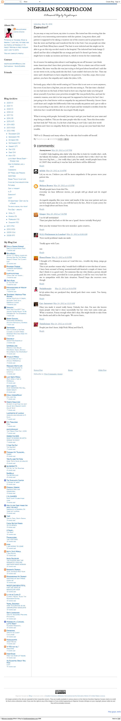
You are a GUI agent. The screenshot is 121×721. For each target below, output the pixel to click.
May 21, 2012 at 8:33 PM (62, 257)
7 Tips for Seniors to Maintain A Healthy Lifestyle (14, 370)
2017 (9, 115)
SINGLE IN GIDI (13, 436)
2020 (9, 109)
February (13, 219)
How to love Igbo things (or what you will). (17, 506)
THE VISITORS (12, 539)
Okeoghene (11, 630)
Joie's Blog (11, 280)
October (12, 140)
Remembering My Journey (16, 576)
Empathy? (12, 194)
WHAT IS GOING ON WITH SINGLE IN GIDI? (16, 439)
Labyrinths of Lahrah (15, 413)
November (13, 137)
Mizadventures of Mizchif (16, 287)
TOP (119, 718)
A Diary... (10, 530)
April (11, 213)
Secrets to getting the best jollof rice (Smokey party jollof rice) (17, 406)
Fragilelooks (12, 537)
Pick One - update (15, 209)
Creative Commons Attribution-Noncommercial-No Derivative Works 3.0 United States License (75, 696)
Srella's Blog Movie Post (16, 248)
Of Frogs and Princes (16, 173)
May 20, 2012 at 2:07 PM (62, 150)
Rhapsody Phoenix (13, 266)
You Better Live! (12, 475)
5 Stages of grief (13, 482)
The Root (10, 532)
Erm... (9, 424)
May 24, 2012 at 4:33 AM (61, 323)
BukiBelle (10, 473)
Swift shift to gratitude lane (15, 499)
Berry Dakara (12, 318)
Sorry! (9, 454)
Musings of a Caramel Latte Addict (15, 623)
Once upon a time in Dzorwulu (14, 380)
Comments (12, 170)
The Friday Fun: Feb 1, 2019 (16, 431)
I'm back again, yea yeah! (17, 206)
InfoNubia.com (12, 346)
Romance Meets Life (14, 366)
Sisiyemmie (11, 327)
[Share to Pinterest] (68, 139)
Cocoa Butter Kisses (14, 523)
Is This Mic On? (12, 282)
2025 (9, 103)
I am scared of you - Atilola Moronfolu (14, 360)
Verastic (10, 307)
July (10, 149)
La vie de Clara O (13, 594)
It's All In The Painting (15, 468)
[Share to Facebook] (65, 139)
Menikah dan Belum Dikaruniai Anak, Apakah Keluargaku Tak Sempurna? (17, 350)
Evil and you (11, 397)
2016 (9, 118)
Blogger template (7, 718)
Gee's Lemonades (13, 612)
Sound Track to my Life (17, 179)
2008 (9, 235)
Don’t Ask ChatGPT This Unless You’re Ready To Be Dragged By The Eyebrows (17, 311)
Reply (41, 165)
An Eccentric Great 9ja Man (16, 662)
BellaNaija (11, 253)
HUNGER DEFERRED (14, 268)
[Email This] (59, 139)
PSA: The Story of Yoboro (16, 656)
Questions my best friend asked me (16, 579)
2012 (9, 131)
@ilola (42, 170)
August (12, 146)
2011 (9, 226)
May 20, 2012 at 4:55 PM (64, 185)
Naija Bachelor (13, 558)
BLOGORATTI (12, 466)
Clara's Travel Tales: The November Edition (16, 597)
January (12, 222)
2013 (9, 128)
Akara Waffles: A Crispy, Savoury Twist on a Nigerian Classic (16, 300)
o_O (9, 191)
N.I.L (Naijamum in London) (52, 234)
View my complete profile (14, 53)
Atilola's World (13, 357)
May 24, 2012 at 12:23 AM (64, 303)
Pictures (11, 185)
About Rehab (11, 642)
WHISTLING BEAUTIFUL (16, 585)
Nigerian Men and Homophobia (13, 490)
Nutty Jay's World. (14, 551)
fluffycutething (13, 273)
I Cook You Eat (12, 445)
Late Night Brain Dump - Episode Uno (17, 159)
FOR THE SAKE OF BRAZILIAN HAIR (13, 588)
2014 (9, 124)
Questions (12, 176)
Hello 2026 (11, 289)
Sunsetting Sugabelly (14, 341)
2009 (9, 232)
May (11, 155)
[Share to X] (63, 139)
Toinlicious (44, 323)
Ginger (42, 214)
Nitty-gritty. (12, 386)
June (11, 152)
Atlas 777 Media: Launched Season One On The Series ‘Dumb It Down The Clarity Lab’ (17, 258)
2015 (9, 121)
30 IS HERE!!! (12, 525)
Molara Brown (46, 185)
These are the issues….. (15, 275)
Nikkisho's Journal (14, 569)
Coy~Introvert (46, 303)
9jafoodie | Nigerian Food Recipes (16, 295)
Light (10, 198)
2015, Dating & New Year (16, 571)
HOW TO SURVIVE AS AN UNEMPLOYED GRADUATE (16, 607)
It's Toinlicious (12, 422)
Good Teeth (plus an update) (17, 461)
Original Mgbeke (13, 487)
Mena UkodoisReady (14, 395)
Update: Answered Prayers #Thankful (17, 615)
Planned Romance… (14, 625)
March (12, 216)
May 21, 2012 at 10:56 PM (65, 288)
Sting (30, 696)
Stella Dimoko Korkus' (15, 246)
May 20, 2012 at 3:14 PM (56, 170)
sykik (8, 544)
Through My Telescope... (16, 452)
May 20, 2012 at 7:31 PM (57, 214)
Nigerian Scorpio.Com (59, 9)
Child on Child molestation (18, 182)
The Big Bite (11, 447)
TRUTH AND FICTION (15, 459)
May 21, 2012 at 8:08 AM (77, 234)
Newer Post (38, 370)
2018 (9, 112)
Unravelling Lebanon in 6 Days (16, 416)
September (13, 143)
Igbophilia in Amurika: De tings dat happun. (16, 510)
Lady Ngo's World (13, 377)
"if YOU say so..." (13, 647)
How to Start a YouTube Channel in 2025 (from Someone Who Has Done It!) (17, 331)
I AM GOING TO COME (15, 546)
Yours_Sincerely (13, 604)
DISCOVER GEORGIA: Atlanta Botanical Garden (17, 321)
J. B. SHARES (12, 496)
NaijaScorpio (21, 29)
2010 (9, 229)
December (13, 134)
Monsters (10, 649)
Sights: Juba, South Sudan (16, 518)
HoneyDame (11, 654)
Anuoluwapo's (12, 640)
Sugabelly (10, 339)
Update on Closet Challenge (13, 633)
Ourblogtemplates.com (30, 718)
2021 (9, 106)
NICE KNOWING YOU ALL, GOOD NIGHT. (16, 389)
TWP (8, 516)
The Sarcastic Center (15, 480)
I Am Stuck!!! (11, 553)
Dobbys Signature (13, 402)
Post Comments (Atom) (53, 374)
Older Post (102, 370)
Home (70, 370)
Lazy (8, 664)
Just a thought (14, 188)
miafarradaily (12, 429)
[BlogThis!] (61, 139)
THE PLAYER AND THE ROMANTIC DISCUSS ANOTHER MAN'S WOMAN (16, 562)
